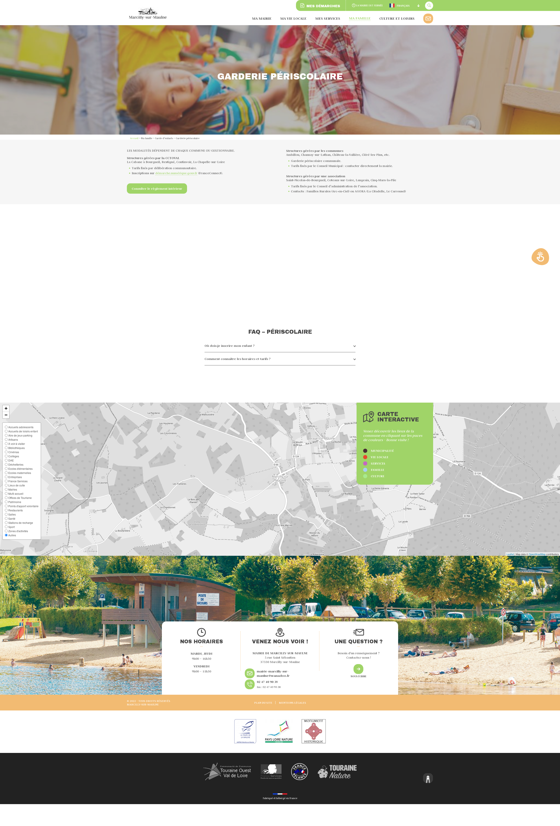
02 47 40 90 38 (267, 682)
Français (403, 5)
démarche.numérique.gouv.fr (176, 173)
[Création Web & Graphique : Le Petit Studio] (428, 778)
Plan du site (263, 702)
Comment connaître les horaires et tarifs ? (238, 359)
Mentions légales (292, 702)
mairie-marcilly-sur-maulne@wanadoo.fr (273, 673)
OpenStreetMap (537, 554)
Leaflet (510, 554)
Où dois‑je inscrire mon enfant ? (230, 346)
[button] (6, 408)
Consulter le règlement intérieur (157, 188)
